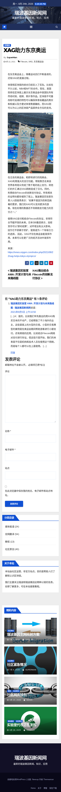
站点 (7, 468)
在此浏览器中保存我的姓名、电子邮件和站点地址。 (29, 493)
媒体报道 (9, 526)
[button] (57, 27)
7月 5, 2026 (15, 640)
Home (33, 788)
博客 (45, 788)
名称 (8, 431)
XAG (31, 61)
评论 (7, 371)
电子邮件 (10, 449)
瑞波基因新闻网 (30, 13)
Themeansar (48, 779)
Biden (29, 700)
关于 (39, 788)
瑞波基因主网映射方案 (23, 634)
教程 (7, 542)
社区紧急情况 (17, 665)
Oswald (30, 730)
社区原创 (9, 549)
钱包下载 (53, 788)
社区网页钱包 (17, 695)
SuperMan (12, 57)
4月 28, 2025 (15, 730)
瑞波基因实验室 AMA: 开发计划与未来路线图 (19, 274)
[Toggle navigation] (31, 27)
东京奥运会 (39, 61)
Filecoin (23, 61)
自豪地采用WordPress (16, 779)
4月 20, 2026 (15, 700)
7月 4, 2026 (15, 670)
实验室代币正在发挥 (21, 725)
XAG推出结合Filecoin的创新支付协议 (42, 274)
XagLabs (29, 640)
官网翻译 (7, 45)
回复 (13, 352)
